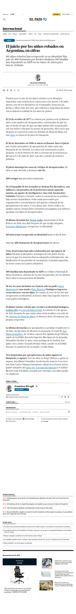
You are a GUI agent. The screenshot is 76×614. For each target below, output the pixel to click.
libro (12, 135)
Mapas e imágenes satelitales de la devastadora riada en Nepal (23, 535)
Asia (35, 34)
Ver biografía (19, 389)
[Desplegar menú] (4, 19)
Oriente (30, 34)
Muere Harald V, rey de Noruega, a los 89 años (18, 543)
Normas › (67, 402)
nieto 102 (30, 367)
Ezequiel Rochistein (46, 367)
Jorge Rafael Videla (25, 412)
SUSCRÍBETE (56, 14)
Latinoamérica (23, 34)
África (40, 34)
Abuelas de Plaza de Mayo (22, 316)
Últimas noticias (65, 34)
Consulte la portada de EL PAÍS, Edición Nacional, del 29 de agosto (35, 40)
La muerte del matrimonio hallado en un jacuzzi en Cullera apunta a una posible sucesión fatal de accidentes (37, 526)
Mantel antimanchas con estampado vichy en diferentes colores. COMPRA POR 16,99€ (64, 584)
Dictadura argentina (12, 412)
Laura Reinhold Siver (31, 310)
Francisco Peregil (38, 83)
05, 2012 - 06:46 (41, 85)
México (15, 34)
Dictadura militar (45, 412)
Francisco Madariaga (16, 226)
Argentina (35, 412)
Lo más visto (7, 522)
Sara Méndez (38, 289)
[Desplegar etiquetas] (69, 411)
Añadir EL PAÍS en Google (65, 90)
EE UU (10, 34)
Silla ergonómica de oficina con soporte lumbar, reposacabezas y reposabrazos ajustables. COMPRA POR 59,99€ (17, 590)
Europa (5, 34)
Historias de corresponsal (51, 34)
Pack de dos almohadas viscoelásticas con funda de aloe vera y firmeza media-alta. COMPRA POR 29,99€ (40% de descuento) (64, 574)
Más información (11, 421)
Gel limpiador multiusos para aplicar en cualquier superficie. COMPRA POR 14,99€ (63, 562)
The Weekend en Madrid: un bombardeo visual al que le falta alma (30, 508)
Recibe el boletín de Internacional (18, 397)
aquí (46, 421)
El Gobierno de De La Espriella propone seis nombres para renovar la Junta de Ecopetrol (37, 504)
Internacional (12, 28)
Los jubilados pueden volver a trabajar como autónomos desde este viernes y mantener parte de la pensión (36, 539)
